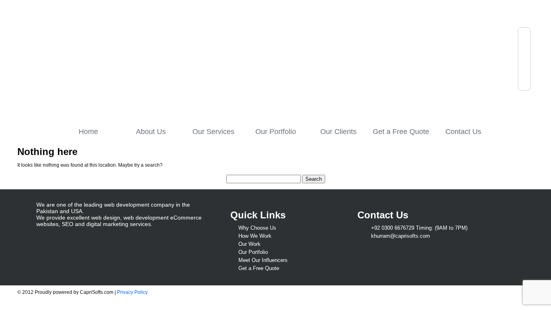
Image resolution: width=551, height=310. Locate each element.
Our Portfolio (275, 132)
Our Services (213, 132)
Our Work (249, 244)
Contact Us (463, 132)
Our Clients (338, 132)
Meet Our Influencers (263, 260)
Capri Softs (109, 59)
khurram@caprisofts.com (400, 236)
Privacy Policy (132, 292)
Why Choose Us (257, 228)
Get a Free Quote (401, 132)
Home (88, 132)
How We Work (254, 236)
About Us (151, 132)
